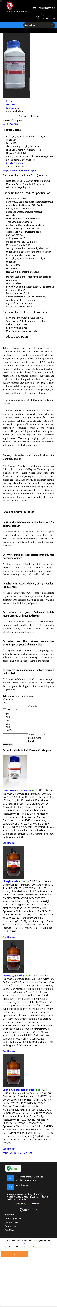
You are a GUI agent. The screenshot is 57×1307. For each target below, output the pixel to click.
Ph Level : (29, 924)
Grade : (30, 830)
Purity (9, 268)
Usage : (28, 1025)
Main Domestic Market (17, 331)
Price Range (12, 181)
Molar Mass (12, 306)
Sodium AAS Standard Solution (18, 1089)
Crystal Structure (14, 303)
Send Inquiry (30, 170)
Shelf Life (10, 218)
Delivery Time (13, 324)
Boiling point (12, 208)
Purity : (32, 800)
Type (8, 222)
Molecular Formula (15, 245)
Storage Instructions (16, 248)
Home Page (10, 1214)
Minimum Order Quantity (18, 184)
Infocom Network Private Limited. (39, 1247)
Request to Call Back (13, 170)
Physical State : (35, 921)
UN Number (12, 290)
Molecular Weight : (19, 813)
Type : (34, 797)
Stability (10, 276)
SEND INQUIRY (10, 1153)
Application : (28, 1008)
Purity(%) (10, 265)
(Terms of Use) (29, 1244)
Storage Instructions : (28, 898)
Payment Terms (14, 317)
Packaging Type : (28, 804)
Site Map (9, 1230)
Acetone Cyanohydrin (13, 975)
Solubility (10, 286)
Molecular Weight (15, 242)
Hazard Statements (15, 296)
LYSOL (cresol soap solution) (17, 790)
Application (12, 225)
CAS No (10, 235)
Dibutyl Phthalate (11, 881)
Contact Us (10, 1226)
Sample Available (14, 327)
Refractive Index (14, 293)
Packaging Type (14, 258)
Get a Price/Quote (11, 124)
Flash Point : (26, 891)
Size (8, 271)
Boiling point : (13, 837)
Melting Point (12, 238)
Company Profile (13, 1218)
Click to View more (15, 163)
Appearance (12, 232)
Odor (8, 283)
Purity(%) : (38, 794)
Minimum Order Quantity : (17, 794)
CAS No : (45, 884)
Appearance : (20, 911)
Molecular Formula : (20, 833)
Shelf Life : (31, 820)
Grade (9, 205)
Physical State (13, 198)
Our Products (11, 1222)
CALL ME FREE (25, 1153)
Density (10, 202)
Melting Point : (44, 833)
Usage (9, 212)
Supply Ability (13, 321)
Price (8, 187)
